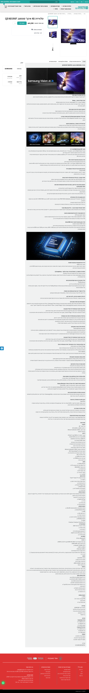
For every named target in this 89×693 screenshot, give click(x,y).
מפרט (84, 61)
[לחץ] (2, 348)
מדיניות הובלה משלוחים (45, 673)
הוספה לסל (21, 23)
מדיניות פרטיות (47, 675)
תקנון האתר (48, 671)
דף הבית (81, 669)
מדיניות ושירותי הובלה (75, 61)
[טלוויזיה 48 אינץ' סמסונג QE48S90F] (52, 22)
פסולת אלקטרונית (63, 61)
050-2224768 (5, 2)
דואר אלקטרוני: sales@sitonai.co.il (25, 669)
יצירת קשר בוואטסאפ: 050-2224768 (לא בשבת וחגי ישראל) (20, 671)
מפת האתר (48, 677)
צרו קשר (81, 675)
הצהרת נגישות (47, 669)
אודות (81, 673)
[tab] (84, 61)
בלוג (82, 671)
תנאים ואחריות (53, 61)
